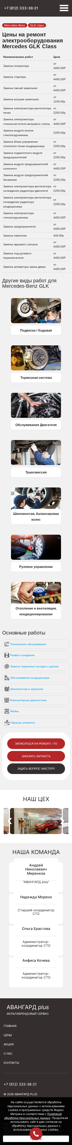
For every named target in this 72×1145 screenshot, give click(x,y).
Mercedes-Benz (14, 25)
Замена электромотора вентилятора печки (27, 110)
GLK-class (37, 25)
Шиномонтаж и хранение (26, 689)
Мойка (14, 711)
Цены (8, 1035)
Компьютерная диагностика (28, 700)
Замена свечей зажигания (20, 88)
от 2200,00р (59, 110)
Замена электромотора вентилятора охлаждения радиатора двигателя (27, 188)
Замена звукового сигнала (20, 244)
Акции (9, 1044)
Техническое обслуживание (28, 644)
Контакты (11, 1062)
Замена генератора (16, 65)
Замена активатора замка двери (24, 266)
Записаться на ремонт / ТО (36, 743)
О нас (8, 1053)
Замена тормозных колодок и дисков (34, 666)
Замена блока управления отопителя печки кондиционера (24, 144)
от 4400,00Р (59, 66)
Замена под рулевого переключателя (17, 255)
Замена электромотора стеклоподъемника (18, 215)
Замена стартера (15, 76)
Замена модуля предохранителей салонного (25, 166)
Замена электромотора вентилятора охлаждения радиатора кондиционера (27, 202)
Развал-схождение (22, 655)
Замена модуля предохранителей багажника (25, 177)
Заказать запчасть (36, 756)
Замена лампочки (15, 235)
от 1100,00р (59, 99)
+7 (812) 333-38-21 (21, 8)
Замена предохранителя (20, 226)
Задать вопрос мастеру (36, 768)
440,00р (58, 235)
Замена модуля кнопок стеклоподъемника (18, 132)
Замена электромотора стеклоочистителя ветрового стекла (27, 121)
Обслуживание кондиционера (29, 677)
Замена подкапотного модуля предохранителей (22, 155)
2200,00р (59, 132)
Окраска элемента (23, 722)
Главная (10, 1026)
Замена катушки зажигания (21, 99)
